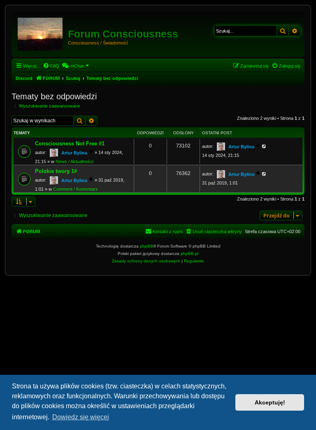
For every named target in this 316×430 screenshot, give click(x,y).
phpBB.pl (189, 253)
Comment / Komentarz (75, 189)
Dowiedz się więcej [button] (80, 417)
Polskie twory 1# (56, 171)
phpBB (146, 246)
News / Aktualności (74, 161)
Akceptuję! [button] (270, 402)
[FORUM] (41, 32)
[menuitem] (51, 66)
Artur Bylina (74, 152)
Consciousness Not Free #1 (70, 143)
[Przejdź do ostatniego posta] (264, 146)
